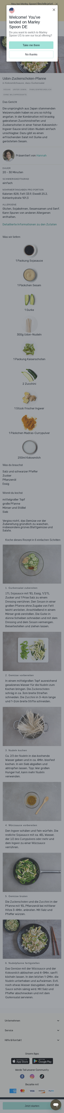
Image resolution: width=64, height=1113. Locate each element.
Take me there (31, 45)
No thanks (31, 54)
